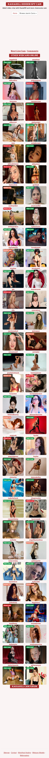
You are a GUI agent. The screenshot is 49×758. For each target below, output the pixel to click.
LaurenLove (13, 581)
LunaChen (13, 394)
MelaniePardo (13, 665)
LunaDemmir (35, 247)
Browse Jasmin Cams (28, 13)
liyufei (36, 435)
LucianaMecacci (36, 394)
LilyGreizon (36, 602)
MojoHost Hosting (24, 752)
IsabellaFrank (13, 498)
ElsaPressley (36, 498)
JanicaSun (36, 331)
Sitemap (7, 752)
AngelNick (13, 59)
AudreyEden (13, 206)
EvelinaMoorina (36, 644)
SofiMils (13, 540)
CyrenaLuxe (36, 310)
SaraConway (13, 561)
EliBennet (13, 122)
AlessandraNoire (36, 414)
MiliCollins (13, 80)
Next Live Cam (18, 51)
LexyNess (13, 101)
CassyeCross (36, 101)
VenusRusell (13, 352)
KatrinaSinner (36, 373)
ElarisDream (13, 247)
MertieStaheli (13, 331)
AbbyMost (36, 164)
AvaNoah (13, 435)
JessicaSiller (36, 206)
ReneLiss (13, 268)
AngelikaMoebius (36, 540)
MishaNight (36, 122)
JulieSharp (13, 602)
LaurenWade (35, 519)
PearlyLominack (13, 373)
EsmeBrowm (36, 143)
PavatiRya (36, 59)
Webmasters (24, 755)
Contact (14, 752)
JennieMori (36, 268)
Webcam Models (38, 752)
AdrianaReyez (36, 665)
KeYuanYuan (36, 289)
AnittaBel (35, 352)
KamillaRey (13, 623)
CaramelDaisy (13, 519)
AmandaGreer (13, 456)
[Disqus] (24, 717)
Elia (13, 310)
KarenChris (13, 185)
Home (15, 13)
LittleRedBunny (13, 414)
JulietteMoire (36, 80)
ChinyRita (13, 477)
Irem (13, 143)
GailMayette (35, 561)
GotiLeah (36, 185)
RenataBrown (36, 623)
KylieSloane (35, 226)
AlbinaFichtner (13, 164)
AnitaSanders (13, 226)
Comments (32, 51)
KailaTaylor (13, 644)
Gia (13, 289)
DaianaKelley (36, 477)
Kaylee (35, 456)
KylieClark (36, 581)
